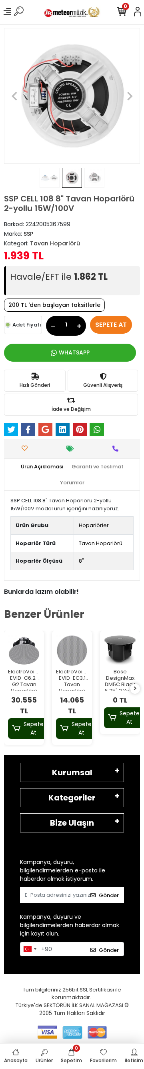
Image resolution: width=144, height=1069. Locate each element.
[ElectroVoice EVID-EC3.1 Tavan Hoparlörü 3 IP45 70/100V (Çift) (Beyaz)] (72, 651)
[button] (14, 96)
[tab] (42, 467)
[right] (135, 688)
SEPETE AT (111, 324)
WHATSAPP (74, 352)
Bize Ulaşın (72, 822)
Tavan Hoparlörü (100, 543)
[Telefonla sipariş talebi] (117, 449)
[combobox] (29, 949)
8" (81, 561)
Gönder (109, 895)
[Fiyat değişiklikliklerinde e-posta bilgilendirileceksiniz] (72, 449)
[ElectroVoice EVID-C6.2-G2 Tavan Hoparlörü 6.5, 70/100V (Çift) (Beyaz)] (24, 651)
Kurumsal (72, 772)
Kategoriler (72, 797)
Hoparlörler (94, 525)
